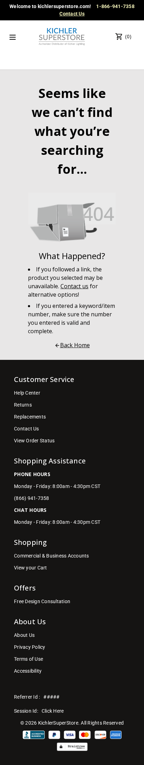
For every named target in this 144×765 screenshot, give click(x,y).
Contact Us (72, 14)
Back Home (75, 345)
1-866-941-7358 (115, 6)
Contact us (74, 286)
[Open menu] (12, 37)
